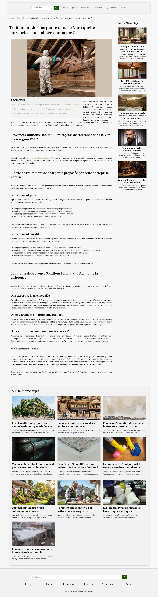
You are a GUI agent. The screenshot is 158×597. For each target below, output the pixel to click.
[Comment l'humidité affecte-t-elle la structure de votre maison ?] (124, 408)
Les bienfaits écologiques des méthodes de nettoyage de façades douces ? (32, 426)
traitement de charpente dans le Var (40, 158)
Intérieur (98, 7)
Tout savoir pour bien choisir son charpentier (132, 181)
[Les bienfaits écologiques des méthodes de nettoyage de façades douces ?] (33, 408)
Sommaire (19, 100)
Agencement (111, 7)
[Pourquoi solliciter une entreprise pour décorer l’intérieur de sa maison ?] (132, 35)
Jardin (74, 7)
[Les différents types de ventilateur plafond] (132, 70)
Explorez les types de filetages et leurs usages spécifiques (122, 509)
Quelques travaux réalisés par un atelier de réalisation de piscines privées (132, 116)
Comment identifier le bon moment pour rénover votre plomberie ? (33, 466)
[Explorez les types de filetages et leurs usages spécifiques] (124, 492)
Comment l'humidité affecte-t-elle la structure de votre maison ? (123, 424)
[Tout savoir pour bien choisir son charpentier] (132, 169)
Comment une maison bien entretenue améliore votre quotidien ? (28, 511)
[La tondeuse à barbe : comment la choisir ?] (132, 137)
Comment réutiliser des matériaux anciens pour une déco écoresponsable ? (78, 426)
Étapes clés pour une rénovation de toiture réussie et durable (33, 550)
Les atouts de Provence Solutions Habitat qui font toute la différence (39, 113)
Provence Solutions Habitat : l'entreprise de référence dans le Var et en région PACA (45, 104)
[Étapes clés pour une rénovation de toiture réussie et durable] (33, 534)
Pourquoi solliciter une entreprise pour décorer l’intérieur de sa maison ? (132, 49)
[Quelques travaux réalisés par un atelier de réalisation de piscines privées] (132, 102)
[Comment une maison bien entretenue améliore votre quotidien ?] (33, 492)
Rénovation (86, 7)
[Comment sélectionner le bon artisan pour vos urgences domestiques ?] (79, 492)
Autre (123, 7)
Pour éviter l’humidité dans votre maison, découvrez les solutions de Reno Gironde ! (78, 467)
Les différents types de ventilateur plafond (132, 82)
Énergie (65, 7)
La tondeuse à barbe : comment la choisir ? (132, 149)
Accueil (12, 18)
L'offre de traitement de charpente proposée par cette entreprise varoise (41, 109)
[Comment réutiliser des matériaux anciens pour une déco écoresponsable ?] (79, 408)
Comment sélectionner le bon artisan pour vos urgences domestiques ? (75, 511)
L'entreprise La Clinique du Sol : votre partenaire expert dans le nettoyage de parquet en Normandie (124, 467)
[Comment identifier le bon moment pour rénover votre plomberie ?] (33, 449)
